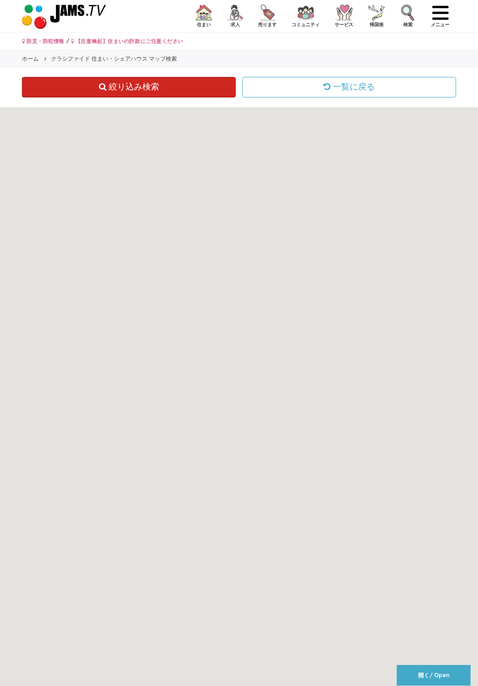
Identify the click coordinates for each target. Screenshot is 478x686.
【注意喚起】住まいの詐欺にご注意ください (128, 41)
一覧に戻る (352, 86)
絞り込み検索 (132, 86)
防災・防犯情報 (44, 41)
